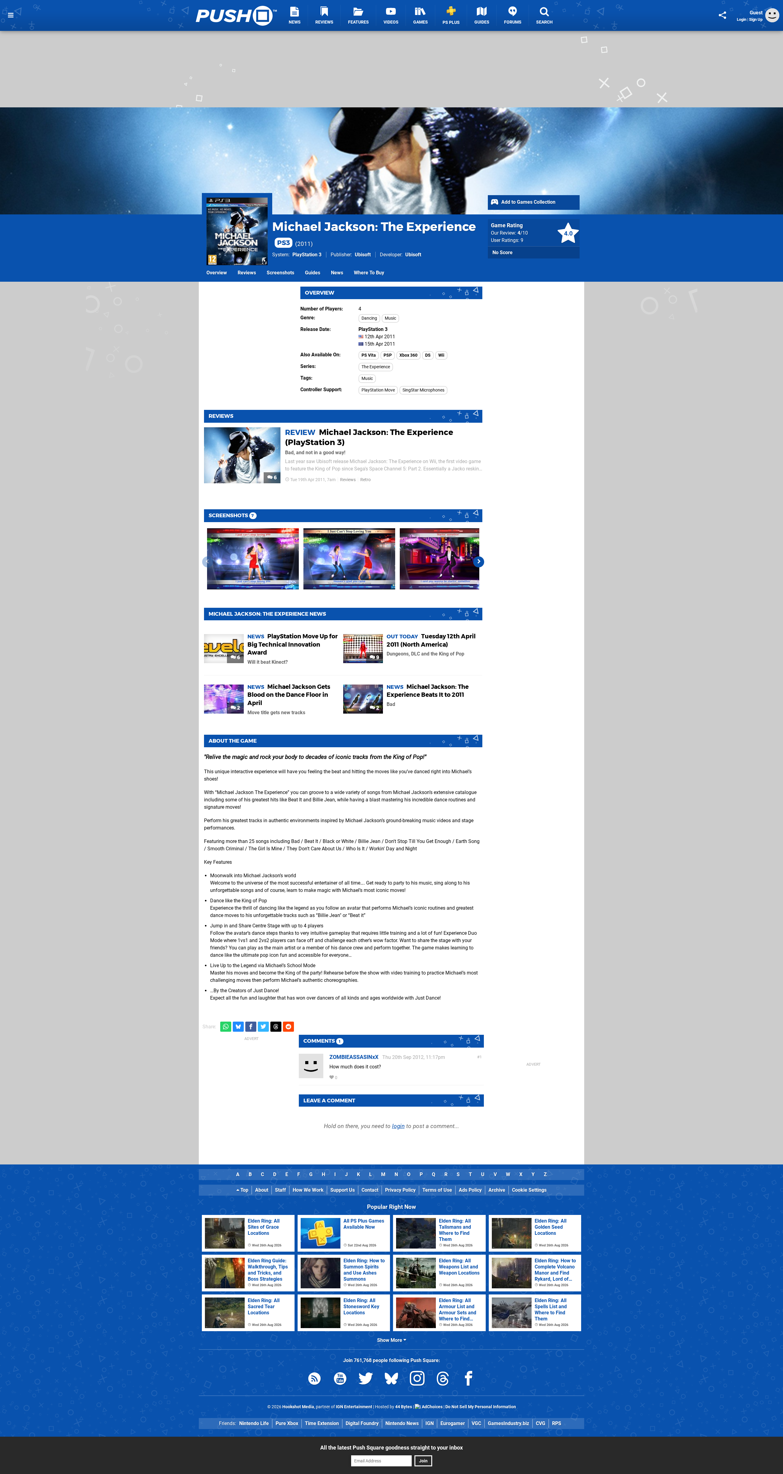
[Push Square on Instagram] (417, 1379)
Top (243, 1190)
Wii (441, 355)
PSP (388, 355)
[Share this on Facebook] (250, 1027)
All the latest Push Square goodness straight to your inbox (391, 1447)
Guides (312, 273)
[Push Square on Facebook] (468, 1379)
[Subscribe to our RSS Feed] (314, 1379)
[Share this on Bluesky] (238, 1027)
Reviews (247, 273)
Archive (496, 1190)
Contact (370, 1190)
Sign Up (756, 19)
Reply (348, 1077)
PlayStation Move (378, 390)
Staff (280, 1190)
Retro (365, 479)
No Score (502, 252)
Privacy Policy (400, 1190)
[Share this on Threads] (275, 1027)
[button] (478, 561)
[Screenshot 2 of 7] (349, 558)
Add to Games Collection (527, 202)
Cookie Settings (529, 1190)
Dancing (369, 318)
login (398, 1126)
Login (741, 19)
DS (428, 355)
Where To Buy (369, 273)
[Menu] (10, 15)
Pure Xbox (287, 1423)
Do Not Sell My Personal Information (480, 1406)
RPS (556, 1423)
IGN (429, 1423)
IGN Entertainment (354, 1406)
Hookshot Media (298, 1406)
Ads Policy (470, 1190)
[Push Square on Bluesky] (391, 1379)
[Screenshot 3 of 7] (446, 558)
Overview (216, 273)
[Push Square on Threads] (443, 1379)
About (261, 1190)
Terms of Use (437, 1190)
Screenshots (280, 273)
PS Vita (369, 355)
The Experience (376, 366)
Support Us (342, 1190)
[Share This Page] (722, 15)
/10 (523, 233)
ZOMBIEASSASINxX (353, 1057)
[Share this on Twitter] (263, 1027)
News (337, 273)
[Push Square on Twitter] (365, 1379)
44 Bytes (403, 1406)
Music (390, 318)
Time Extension (322, 1423)
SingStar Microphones (423, 390)
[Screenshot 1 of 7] (253, 558)
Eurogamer (452, 1423)
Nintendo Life (254, 1423)
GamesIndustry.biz (508, 1423)
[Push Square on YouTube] (340, 1379)
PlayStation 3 (306, 255)
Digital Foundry (362, 1423)
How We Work (308, 1190)
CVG (540, 1423)
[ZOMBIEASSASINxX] (311, 1075)
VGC (476, 1423)
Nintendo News (402, 1423)
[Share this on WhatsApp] (225, 1027)
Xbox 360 (408, 355)
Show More (390, 1340)
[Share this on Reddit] (288, 1027)
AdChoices (432, 1406)
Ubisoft (363, 255)
